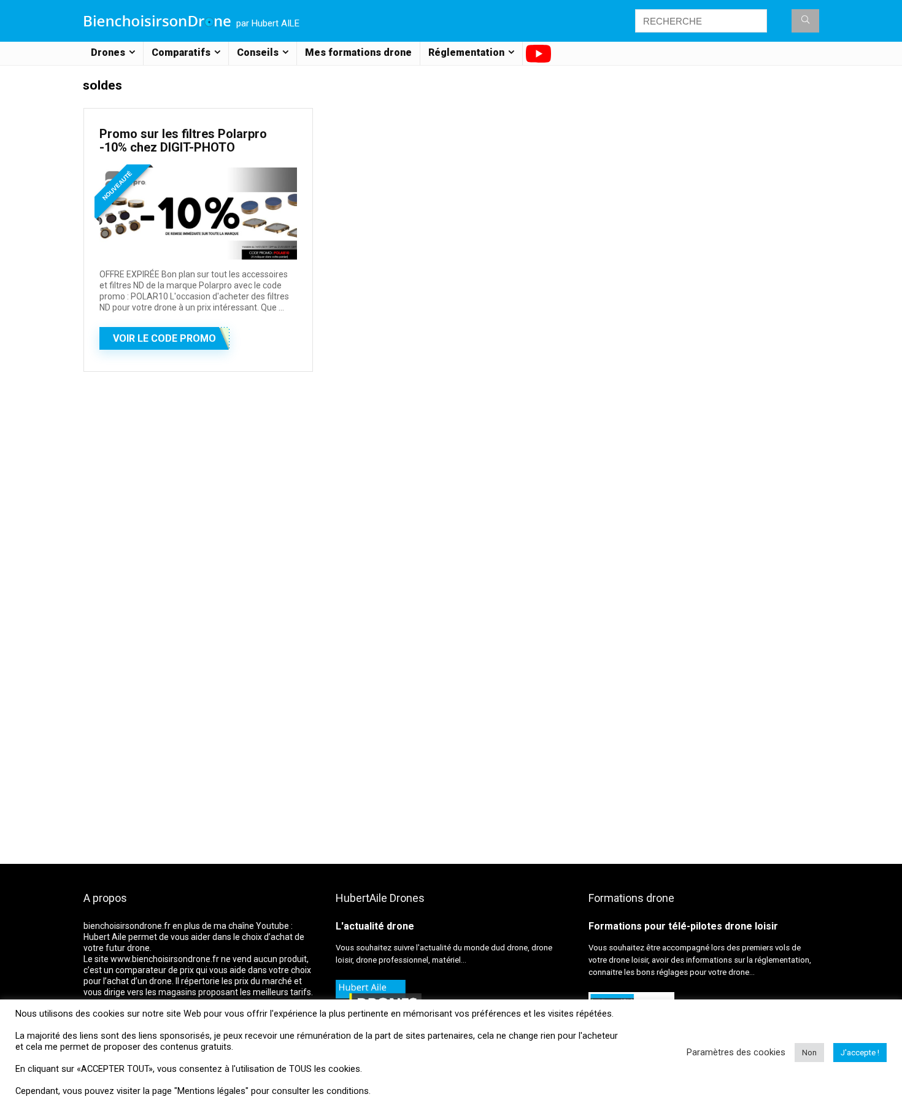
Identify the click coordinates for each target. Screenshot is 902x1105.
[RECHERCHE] (805, 21)
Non (809, 1052)
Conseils (258, 52)
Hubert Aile (104, 937)
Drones (108, 52)
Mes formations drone (358, 52)
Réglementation (466, 52)
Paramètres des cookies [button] (736, 1052)
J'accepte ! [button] (860, 1052)
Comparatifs (181, 52)
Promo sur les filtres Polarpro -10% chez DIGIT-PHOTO (183, 140)
